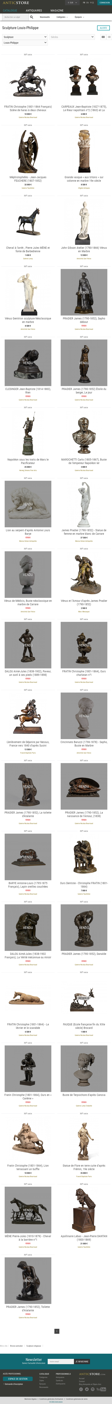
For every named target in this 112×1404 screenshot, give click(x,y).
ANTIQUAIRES (34, 10)
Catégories (43, 1377)
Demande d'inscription (14, 1384)
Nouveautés (45, 17)
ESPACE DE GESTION (17, 1378)
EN (87, 2)
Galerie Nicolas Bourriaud (28, 117)
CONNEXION (105, 2)
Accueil (81, 1378)
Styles (41, 1380)
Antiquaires (60, 1377)
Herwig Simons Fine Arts (28, 470)
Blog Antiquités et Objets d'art (90, 1384)
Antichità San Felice (84, 258)
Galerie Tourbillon (28, 188)
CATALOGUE (10, 10)
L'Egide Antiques (84, 188)
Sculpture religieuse (33, 1346)
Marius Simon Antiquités (28, 541)
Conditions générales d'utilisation (51, 1399)
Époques (42, 1383)
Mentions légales (30, 1399)
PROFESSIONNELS (63, 1373)
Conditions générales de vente (77, 1399)
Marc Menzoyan (84, 611)
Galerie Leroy (28, 258)
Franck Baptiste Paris (28, 753)
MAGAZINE (57, 10)
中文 (92, 2)
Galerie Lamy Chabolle (84, 1105)
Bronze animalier (16, 1346)
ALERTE (103, 28)
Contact (82, 1381)
